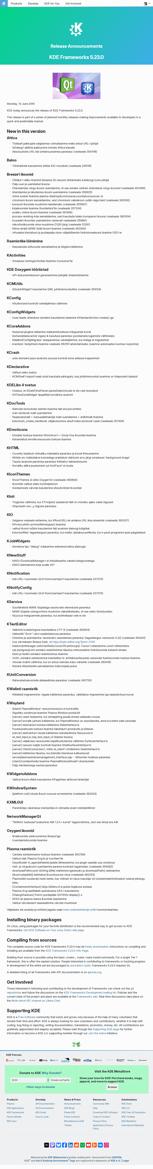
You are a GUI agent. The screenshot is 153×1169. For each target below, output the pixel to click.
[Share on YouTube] (88, 1143)
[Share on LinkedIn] (70, 1143)
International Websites (133, 1125)
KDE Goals (41, 1112)
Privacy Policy (100, 1121)
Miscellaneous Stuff (74, 1121)
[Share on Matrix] (46, 1143)
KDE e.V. (126, 1108)
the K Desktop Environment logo (55, 1160)
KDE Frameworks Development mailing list (90, 992)
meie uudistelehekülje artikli (80, 909)
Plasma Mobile (14, 1116)
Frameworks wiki (87, 996)
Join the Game (97, 1033)
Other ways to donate (40, 1087)
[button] (147, 3)
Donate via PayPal (60, 1080)
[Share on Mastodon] (52, 1143)
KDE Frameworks (15, 1112)
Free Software (26, 1017)
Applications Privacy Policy (103, 1127)
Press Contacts (72, 1116)
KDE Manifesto (129, 1121)
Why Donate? (52, 1073)
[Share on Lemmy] (82, 1143)
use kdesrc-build (80, 965)
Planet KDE (69, 1112)
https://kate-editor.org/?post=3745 (73, 641)
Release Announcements (76, 46)
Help (95, 1108)
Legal (126, 1160)
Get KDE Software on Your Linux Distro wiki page (53, 930)
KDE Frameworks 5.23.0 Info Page (67, 950)
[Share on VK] (100, 1143)
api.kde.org (94, 972)
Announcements (72, 1103)
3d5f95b (116, 1157)
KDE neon (12, 1121)
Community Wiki (101, 1103)
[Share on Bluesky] (58, 1143)
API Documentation (45, 1103)
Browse (112, 1087)
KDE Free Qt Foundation (134, 1112)
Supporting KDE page (106, 1029)
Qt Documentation (45, 1108)
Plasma (10, 1103)
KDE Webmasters (58, 1157)
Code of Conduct (101, 1116)
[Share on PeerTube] (94, 1143)
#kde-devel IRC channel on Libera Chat (36, 1000)
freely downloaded (96, 946)
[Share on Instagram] (106, 1143)
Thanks (68, 1125)
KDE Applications (15, 1108)
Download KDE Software (105, 1112)
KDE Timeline (128, 1116)
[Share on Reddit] (76, 1143)
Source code (42, 1116)
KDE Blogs (69, 1108)
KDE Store (127, 1103)
